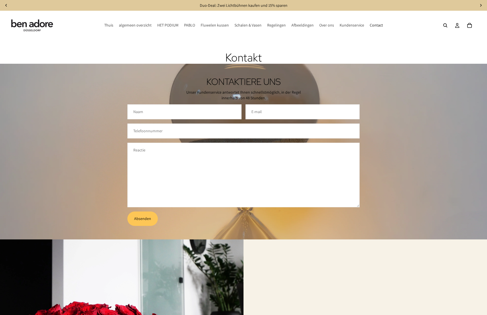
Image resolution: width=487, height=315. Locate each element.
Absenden (142, 218)
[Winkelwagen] (469, 25)
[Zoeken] (445, 25)
